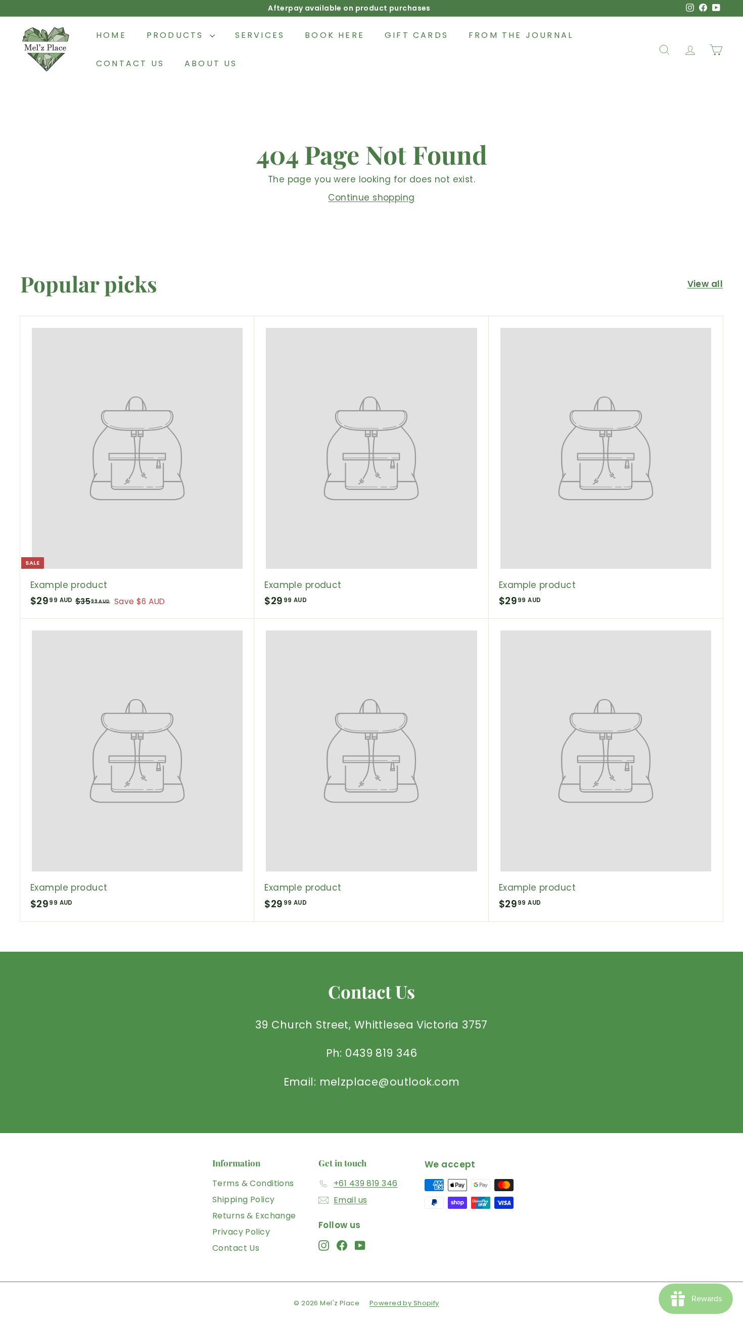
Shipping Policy (243, 1199)
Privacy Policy (241, 1232)
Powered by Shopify (404, 1303)
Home (111, 35)
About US (211, 63)
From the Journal (521, 35)
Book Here (334, 35)
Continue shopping (371, 197)
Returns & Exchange (254, 1215)
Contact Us (130, 63)
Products (177, 35)
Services (260, 35)
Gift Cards (416, 35)
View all (705, 284)
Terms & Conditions (253, 1183)
